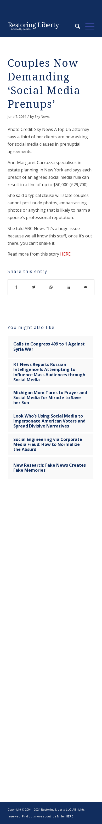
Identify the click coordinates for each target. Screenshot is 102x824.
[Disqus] (51, 565)
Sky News (42, 116)
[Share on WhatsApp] (51, 287)
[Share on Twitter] (33, 287)
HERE (65, 254)
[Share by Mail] (85, 287)
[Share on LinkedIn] (68, 287)
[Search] (75, 26)
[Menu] (87, 26)
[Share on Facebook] (16, 287)
